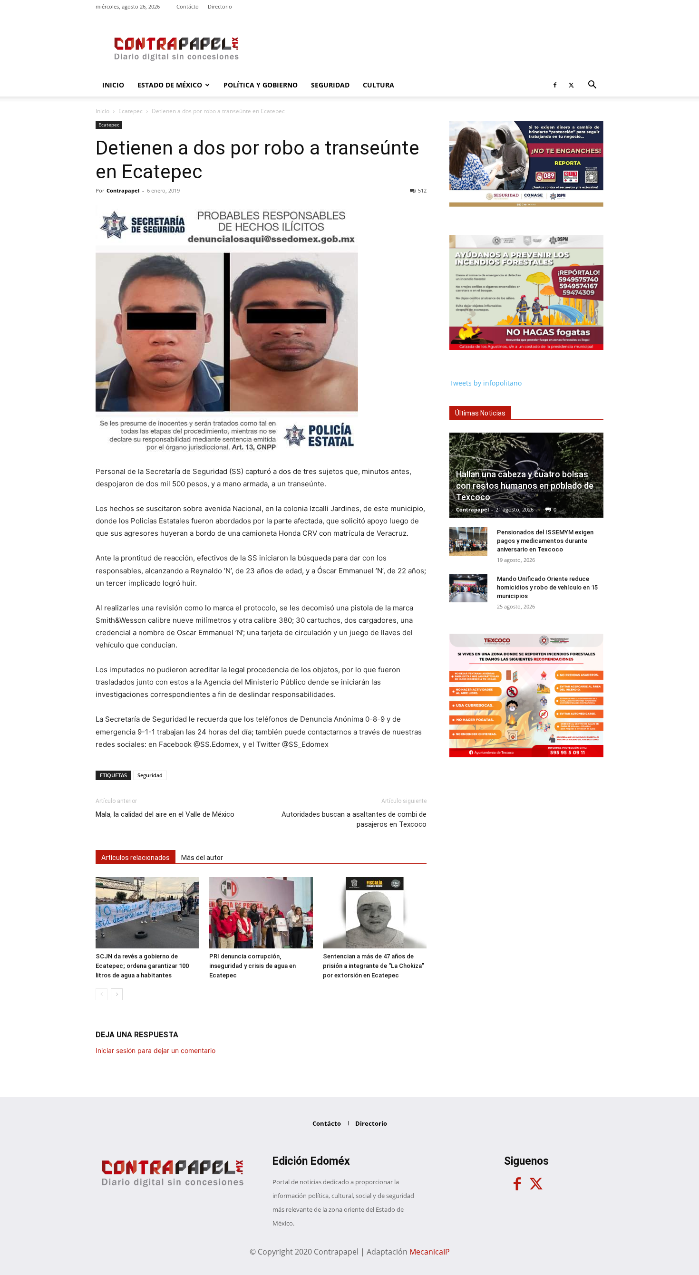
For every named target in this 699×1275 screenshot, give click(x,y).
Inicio (113, 84)
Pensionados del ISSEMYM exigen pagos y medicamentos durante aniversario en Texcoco (545, 541)
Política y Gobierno (260, 84)
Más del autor (202, 857)
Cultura (378, 84)
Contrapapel (123, 190)
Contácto (187, 6)
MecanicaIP (429, 1251)
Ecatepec (130, 111)
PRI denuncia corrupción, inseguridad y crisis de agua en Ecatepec (252, 966)
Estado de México (169, 84)
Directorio (220, 6)
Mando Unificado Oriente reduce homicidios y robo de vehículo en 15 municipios (547, 587)
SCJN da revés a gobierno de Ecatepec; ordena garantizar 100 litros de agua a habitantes (142, 966)
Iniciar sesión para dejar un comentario (155, 1050)
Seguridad (330, 84)
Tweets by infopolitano (485, 382)
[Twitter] (571, 85)
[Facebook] (555, 85)
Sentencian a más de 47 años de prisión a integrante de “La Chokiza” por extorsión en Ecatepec (373, 966)
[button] (592, 85)
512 (422, 190)
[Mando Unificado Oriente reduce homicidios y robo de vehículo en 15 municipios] (468, 588)
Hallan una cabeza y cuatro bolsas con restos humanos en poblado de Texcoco (524, 485)
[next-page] (117, 994)
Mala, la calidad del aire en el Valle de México (165, 814)
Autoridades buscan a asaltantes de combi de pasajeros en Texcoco (354, 819)
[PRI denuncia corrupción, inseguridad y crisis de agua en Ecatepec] (261, 912)
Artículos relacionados (135, 857)
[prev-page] (101, 994)
